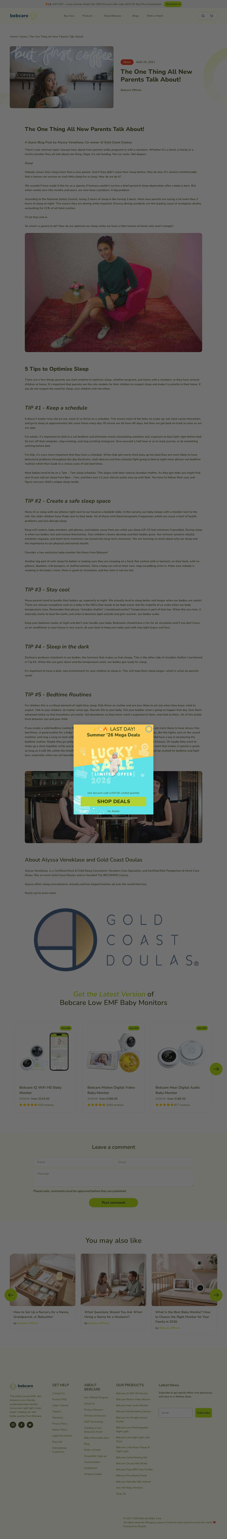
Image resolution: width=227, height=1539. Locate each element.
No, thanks (113, 811)
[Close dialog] (149, 729)
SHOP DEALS (113, 801)
